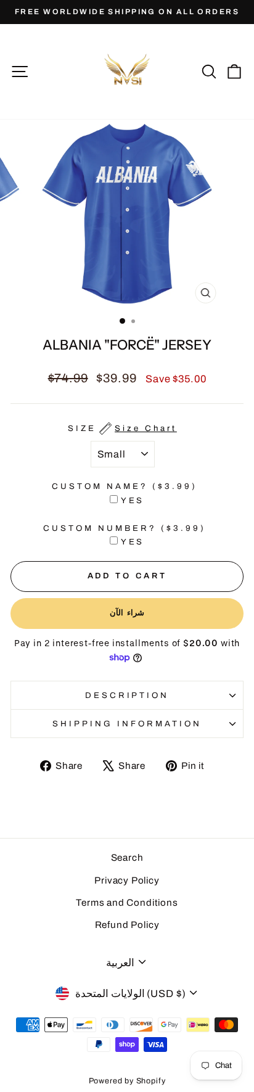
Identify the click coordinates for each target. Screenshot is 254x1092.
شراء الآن (127, 613)
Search (127, 858)
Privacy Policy (127, 880)
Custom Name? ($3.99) (124, 486)
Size (122, 428)
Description (127, 695)
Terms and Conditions (127, 903)
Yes (133, 500)
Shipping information (127, 723)
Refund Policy (127, 925)
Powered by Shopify (127, 1081)
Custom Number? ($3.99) (124, 528)
